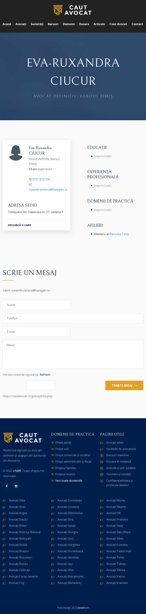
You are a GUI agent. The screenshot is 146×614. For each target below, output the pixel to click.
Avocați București (20, 557)
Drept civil (62, 449)
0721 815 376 (41, 179)
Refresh (45, 375)
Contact (137, 24)
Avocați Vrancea (116, 583)
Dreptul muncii (65, 474)
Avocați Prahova (117, 519)
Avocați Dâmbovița (70, 513)
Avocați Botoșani (20, 538)
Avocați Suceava (116, 545)
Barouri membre (117, 455)
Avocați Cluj (16, 583)
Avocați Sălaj (114, 526)
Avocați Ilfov (66, 570)
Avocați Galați (66, 526)
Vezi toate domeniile (68, 481)
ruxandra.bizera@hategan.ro (48, 189)
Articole (99, 24)
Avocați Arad (17, 507)
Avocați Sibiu (114, 538)
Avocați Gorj (66, 538)
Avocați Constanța (70, 500)
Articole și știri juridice (120, 468)
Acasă (7, 24)
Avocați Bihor (18, 526)
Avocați (20, 24)
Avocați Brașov (19, 551)
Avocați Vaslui (115, 576)
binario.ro (83, 607)
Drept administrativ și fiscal (73, 461)
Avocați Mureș (115, 500)
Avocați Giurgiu (68, 532)
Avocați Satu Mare (118, 532)
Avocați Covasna (68, 507)
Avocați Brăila (18, 545)
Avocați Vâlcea (115, 570)
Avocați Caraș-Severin (23, 576)
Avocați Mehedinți (69, 583)
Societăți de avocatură (121, 449)
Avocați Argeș (18, 513)
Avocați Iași (65, 564)
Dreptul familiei (65, 468)
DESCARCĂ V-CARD (19, 225)
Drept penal (63, 442)
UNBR (17, 471)
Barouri (53, 24)
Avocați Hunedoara (70, 551)
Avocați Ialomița (68, 557)
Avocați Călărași (19, 570)
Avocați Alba (17, 500)
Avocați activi (114, 442)
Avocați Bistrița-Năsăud (24, 532)
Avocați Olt (113, 513)
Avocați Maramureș (71, 576)
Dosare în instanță (118, 461)
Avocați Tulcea (116, 564)
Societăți (37, 24)
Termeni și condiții (118, 474)
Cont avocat (118, 24)
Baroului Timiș (119, 234)
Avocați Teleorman (118, 551)
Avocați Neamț (116, 507)
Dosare (84, 24)
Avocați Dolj (65, 519)
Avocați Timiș (115, 557)
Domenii (69, 24)
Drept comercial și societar (73, 455)
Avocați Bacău (18, 519)
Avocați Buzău (18, 564)
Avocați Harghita (69, 545)
